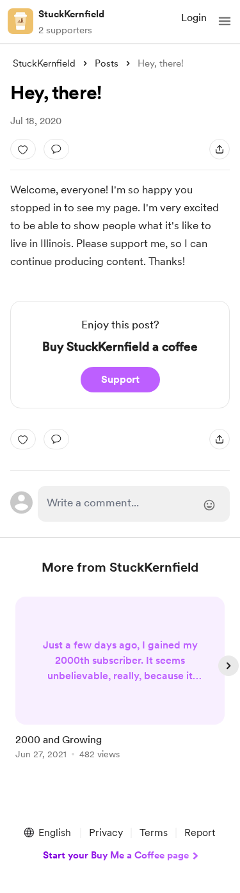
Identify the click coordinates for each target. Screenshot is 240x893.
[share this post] (219, 149)
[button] (224, 21)
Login (194, 18)
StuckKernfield (71, 14)
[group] (120, 685)
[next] (228, 666)
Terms (154, 832)
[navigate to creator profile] (20, 21)
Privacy (106, 832)
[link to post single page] (120, 680)
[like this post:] (23, 149)
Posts (106, 63)
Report (199, 832)
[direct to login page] (134, 504)
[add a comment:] (56, 149)
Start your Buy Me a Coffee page (116, 855)
